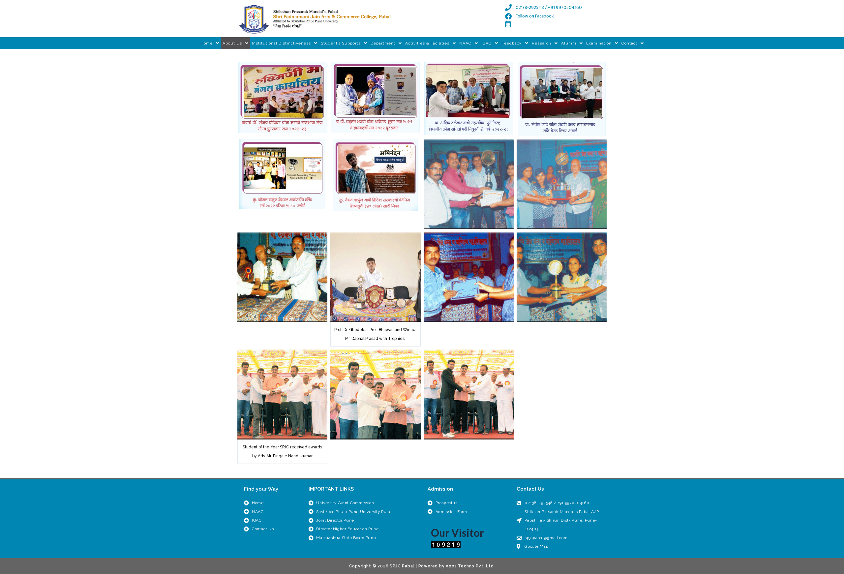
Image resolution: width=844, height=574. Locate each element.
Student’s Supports (341, 43)
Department (383, 43)
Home (206, 43)
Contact (629, 43)
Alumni (568, 43)
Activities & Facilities (427, 43)
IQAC (486, 43)
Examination (599, 43)
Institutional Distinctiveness (281, 43)
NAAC (465, 43)
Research (541, 43)
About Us (232, 43)
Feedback (511, 43)
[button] (210, 43)
